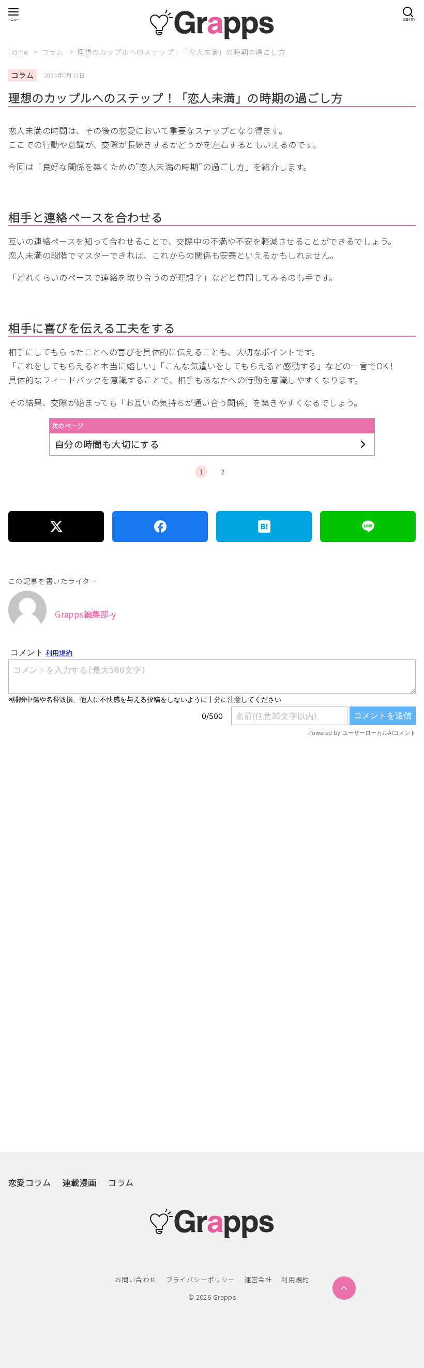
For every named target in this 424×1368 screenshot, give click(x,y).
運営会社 (258, 1279)
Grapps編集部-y (85, 614)
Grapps (224, 1297)
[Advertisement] (212, 871)
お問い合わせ (135, 1279)
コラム (53, 52)
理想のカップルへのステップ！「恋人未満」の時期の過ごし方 (181, 52)
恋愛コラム (29, 1182)
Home (19, 52)
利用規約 (295, 1279)
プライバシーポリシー (200, 1279)
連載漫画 (80, 1182)
